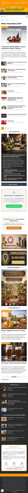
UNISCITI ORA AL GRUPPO (14, 206)
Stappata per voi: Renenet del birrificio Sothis (16, 84)
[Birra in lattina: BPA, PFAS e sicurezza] (4, 410)
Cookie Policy (14, 491)
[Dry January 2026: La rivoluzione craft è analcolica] (4, 432)
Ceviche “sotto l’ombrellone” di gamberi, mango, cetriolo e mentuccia (13, 179)
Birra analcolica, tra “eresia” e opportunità (16, 417)
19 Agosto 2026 (10, 404)
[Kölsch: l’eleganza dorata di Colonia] (14, 319)
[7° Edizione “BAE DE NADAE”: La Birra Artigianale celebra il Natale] (14, 35)
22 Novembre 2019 (11, 86)
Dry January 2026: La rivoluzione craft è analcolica (15, 431)
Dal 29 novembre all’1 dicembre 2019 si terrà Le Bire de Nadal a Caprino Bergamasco (16, 107)
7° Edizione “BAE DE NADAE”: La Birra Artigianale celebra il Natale (13, 47)
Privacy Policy (22, 490)
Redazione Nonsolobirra (16, 50)
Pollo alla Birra (10, 91)
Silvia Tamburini (19, 92)
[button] (26, 13)
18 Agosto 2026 (10, 409)
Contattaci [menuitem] (16, 2)
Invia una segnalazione (14, 227)
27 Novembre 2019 (11, 64)
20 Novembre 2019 (11, 115)
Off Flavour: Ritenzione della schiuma (13, 363)
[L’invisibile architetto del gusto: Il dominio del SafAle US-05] (14, 152)
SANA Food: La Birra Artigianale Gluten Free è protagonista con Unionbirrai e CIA (16, 425)
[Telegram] (13, 7)
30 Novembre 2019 (6, 50)
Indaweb (17, 490)
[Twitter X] (15, 7)
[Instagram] (10, 7)
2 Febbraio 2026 (11, 433)
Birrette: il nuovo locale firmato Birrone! (16, 114)
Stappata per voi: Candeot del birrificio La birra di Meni (16, 70)
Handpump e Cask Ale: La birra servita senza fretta (14, 176)
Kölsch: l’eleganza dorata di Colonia (13, 330)
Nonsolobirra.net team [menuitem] (6, 3)
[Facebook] (8, 7)
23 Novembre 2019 (11, 79)
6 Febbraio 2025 (11, 440)
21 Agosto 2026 (10, 390)
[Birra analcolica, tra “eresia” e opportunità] (4, 419)
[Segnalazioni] (20, 7)
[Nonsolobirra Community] (18, 7)
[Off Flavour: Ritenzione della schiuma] (14, 351)
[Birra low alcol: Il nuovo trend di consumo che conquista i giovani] (4, 439)
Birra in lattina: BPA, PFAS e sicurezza (12, 173)
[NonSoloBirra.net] (14, 11)
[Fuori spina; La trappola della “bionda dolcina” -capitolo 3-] (4, 389)
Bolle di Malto (10, 121)
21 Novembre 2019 (11, 92)
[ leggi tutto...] (8, 167)
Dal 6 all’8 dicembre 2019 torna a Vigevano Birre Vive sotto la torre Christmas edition (15, 98)
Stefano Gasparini (20, 72)
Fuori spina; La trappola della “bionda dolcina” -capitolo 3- (17, 388)
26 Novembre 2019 (11, 72)
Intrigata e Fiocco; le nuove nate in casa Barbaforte (16, 62)
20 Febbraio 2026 (5, 332)
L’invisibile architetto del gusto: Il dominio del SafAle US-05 (14, 156)
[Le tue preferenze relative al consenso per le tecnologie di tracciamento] (2, 490)
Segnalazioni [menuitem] (24, 2)
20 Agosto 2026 (10, 396)
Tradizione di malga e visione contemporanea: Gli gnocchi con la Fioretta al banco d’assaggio (14, 171)
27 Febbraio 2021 (5, 364)
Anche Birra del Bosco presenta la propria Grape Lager (15, 77)
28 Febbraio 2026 (11, 426)
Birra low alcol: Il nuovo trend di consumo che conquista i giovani (16, 438)
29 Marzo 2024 (10, 419)
